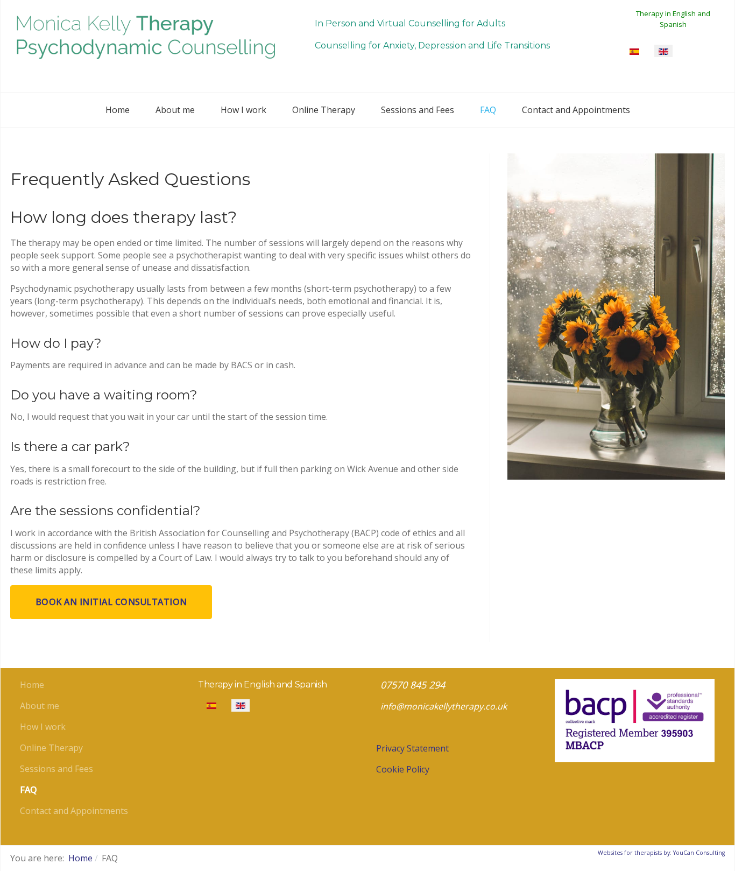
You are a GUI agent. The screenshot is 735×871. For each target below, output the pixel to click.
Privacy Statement (412, 748)
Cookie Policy (402, 769)
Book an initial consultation (111, 602)
